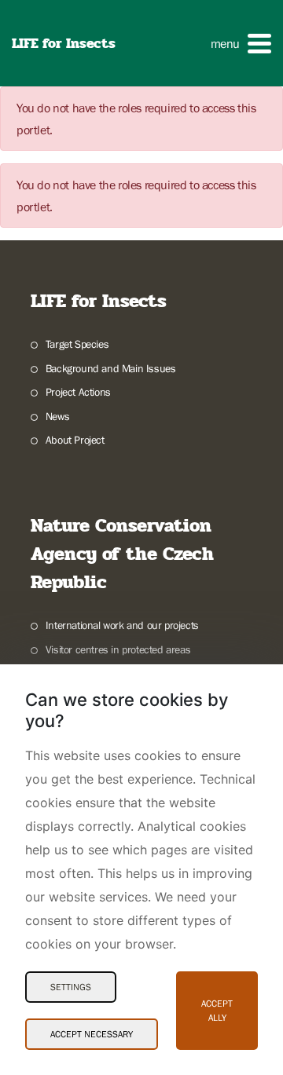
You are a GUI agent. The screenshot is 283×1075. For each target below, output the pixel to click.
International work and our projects (122, 625)
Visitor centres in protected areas (118, 649)
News (57, 416)
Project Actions (78, 392)
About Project (75, 439)
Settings (70, 987)
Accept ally (217, 1010)
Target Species (77, 344)
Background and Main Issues (110, 368)
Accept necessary (91, 1034)
